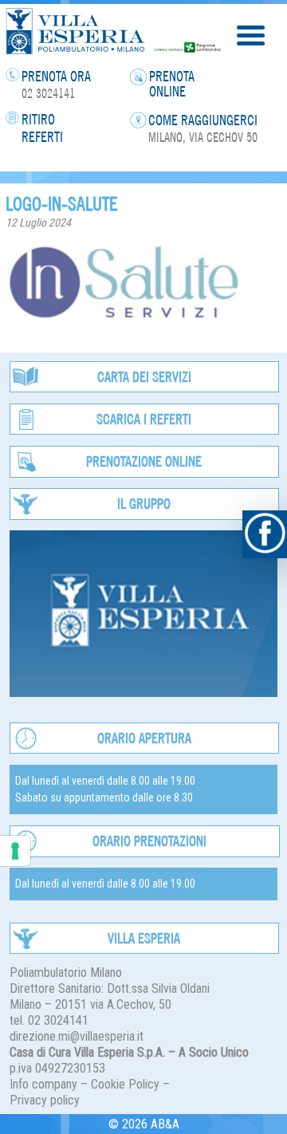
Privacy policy (45, 1100)
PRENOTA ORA (56, 76)
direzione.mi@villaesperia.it (77, 1036)
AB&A (165, 1124)
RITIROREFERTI (42, 128)
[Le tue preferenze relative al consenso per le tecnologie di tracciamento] (15, 851)
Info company (43, 1084)
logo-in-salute (62, 203)
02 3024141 (48, 93)
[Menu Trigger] (251, 34)
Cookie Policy (125, 1084)
